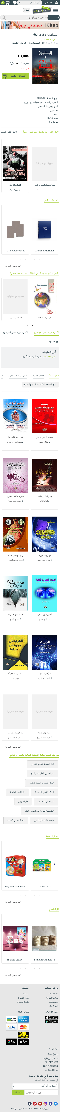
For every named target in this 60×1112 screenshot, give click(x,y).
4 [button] (25, 259)
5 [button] (21, 259)
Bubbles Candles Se (44, 960)
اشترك (18, 1093)
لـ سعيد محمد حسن (44, 190)
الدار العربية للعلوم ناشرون (42, 764)
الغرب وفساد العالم (44, 318)
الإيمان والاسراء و (15, 318)
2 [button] (34, 259)
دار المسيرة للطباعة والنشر (42, 774)
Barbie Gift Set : (15, 960)
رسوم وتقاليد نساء (15, 556)
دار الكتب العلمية (17, 792)
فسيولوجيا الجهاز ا (15, 437)
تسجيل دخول (49, 2)
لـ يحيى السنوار (15, 190)
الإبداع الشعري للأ (44, 556)
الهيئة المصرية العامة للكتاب (41, 783)
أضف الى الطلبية (18, 76)
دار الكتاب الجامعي (46, 802)
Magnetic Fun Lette (15, 887)
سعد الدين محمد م (14, 442)
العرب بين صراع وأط (15, 674)
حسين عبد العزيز (14, 501)
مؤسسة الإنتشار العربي (44, 820)
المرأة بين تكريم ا (44, 674)
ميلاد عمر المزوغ (43, 737)
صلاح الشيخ (43, 442)
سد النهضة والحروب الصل (44, 185)
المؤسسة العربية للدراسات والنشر (39, 811)
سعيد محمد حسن (48, 40)
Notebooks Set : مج (15, 251)
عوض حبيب (14, 678)
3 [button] (30, 259)
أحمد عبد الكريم (44, 678)
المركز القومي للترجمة (44, 792)
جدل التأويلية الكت (44, 496)
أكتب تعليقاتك (49, 357)
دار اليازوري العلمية (15, 820)
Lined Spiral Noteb (44, 251)
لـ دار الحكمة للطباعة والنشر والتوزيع (40, 385)
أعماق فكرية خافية (44, 615)
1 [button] (39, 259)
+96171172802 (51, 1062)
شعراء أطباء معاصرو (15, 496)
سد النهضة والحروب (15, 733)
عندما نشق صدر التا (15, 615)
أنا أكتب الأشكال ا (44, 887)
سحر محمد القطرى (14, 560)
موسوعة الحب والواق (44, 437)
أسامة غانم (44, 501)
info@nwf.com (50, 1066)
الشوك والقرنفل (15, 185)
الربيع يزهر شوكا (44, 733)
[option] (44, 166)
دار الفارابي (23, 802)
